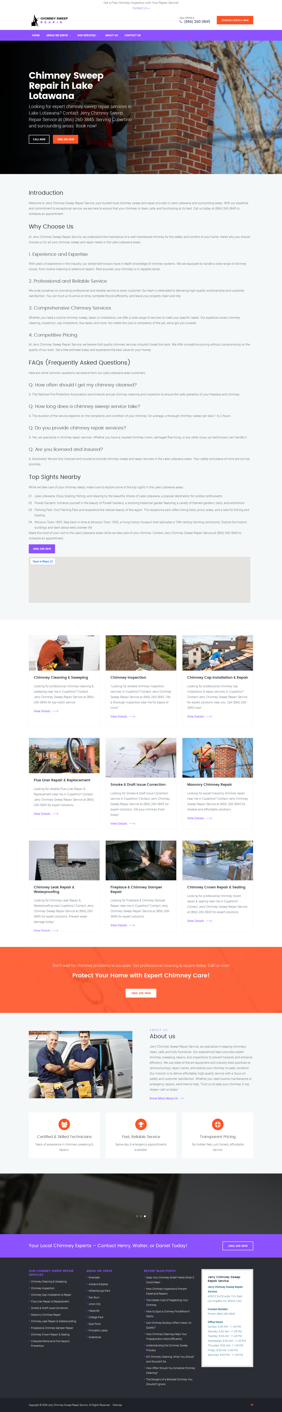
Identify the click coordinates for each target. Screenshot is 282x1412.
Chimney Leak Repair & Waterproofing (53, 1321)
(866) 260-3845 (197, 21)
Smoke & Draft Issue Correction (49, 1308)
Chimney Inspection (42, 1288)
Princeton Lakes (98, 1330)
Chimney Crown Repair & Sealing (50, 1334)
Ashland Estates (98, 1284)
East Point (95, 1324)
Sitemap (117, 1405)
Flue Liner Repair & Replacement (50, 1301)
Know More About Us (164, 1098)
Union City (95, 1304)
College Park (96, 1317)
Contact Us (139, 8)
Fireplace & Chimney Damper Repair (52, 1328)
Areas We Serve (57, 35)
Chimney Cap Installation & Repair (51, 1294)
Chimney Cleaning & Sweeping (49, 1281)
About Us (111, 35)
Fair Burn (94, 1297)
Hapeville (94, 1310)
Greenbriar (95, 1337)
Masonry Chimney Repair (46, 1314)
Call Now (39, 139)
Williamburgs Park (99, 1290)
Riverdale (94, 1277)
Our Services (86, 35)
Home (36, 35)
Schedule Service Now (235, 20)
